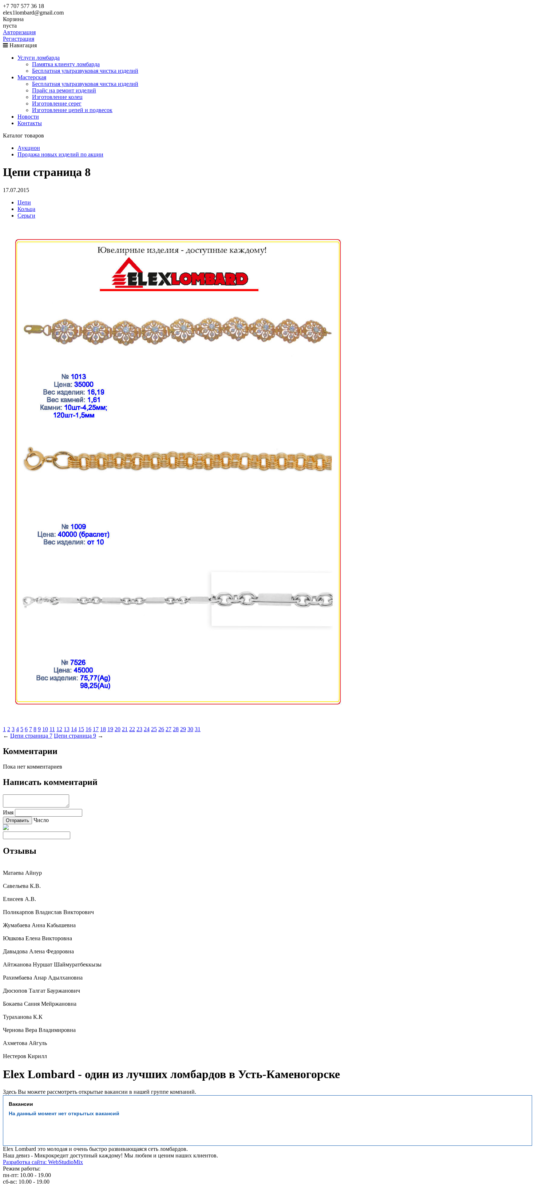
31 (198, 729)
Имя (8, 812)
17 (96, 729)
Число (41, 820)
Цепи (24, 202)
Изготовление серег (57, 103)
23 (139, 729)
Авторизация (19, 32)
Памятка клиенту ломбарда (66, 64)
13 (67, 729)
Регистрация (18, 39)
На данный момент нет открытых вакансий (64, 1113)
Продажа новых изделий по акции (60, 154)
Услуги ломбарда (38, 58)
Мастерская (31, 77)
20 (117, 729)
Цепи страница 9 (75, 736)
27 (168, 729)
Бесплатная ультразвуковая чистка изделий (85, 71)
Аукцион (28, 148)
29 (183, 729)
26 (161, 729)
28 (176, 729)
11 (52, 729)
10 (45, 729)
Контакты (29, 123)
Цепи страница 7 (31, 736)
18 (103, 729)
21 (125, 729)
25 (154, 729)
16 (88, 729)
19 (110, 729)
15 (81, 729)
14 (74, 729)
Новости (28, 116)
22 (132, 729)
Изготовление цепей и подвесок (72, 110)
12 (59, 729)
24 (147, 729)
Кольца (26, 209)
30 (190, 729)
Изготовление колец (57, 97)
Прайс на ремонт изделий (64, 90)
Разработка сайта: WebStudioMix (43, 1162)
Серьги (26, 215)
